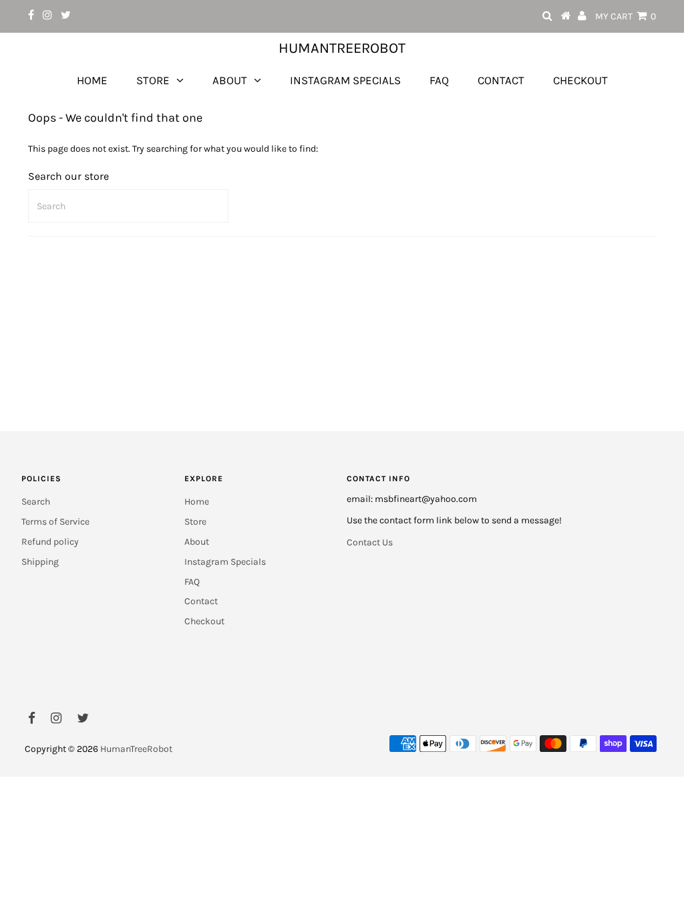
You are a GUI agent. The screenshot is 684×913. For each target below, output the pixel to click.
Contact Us (370, 542)
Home (92, 80)
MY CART (625, 16)
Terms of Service (55, 521)
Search (35, 501)
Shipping (40, 561)
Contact (501, 80)
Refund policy (50, 541)
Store (153, 80)
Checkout (580, 80)
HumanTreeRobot (342, 48)
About (229, 80)
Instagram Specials (345, 80)
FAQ (439, 80)
